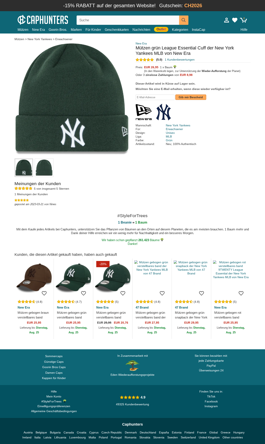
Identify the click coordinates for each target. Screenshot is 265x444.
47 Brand (142, 307)
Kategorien (180, 29)
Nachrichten (141, 29)
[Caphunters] (54, 19)
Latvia (47, 437)
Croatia (81, 432)
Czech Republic (111, 432)
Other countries (233, 437)
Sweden (172, 437)
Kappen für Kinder (54, 378)
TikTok (211, 396)
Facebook (211, 401)
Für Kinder (93, 29)
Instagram (211, 406)
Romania (130, 437)
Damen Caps (54, 372)
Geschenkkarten (117, 29)
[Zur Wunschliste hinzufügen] (44, 293)
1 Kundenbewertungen (180, 59)
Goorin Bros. (58, 29)
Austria (28, 432)
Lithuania (60, 437)
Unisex (170, 132)
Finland (189, 432)
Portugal (116, 437)
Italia (37, 437)
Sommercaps (54, 356)
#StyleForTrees (52, 401)
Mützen (23, 29)
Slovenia (158, 437)
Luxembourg (77, 437)
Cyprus (94, 432)
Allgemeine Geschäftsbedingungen (54, 411)
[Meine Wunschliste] (234, 20)
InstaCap (198, 29)
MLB (169, 136)
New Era (38, 29)
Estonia (177, 432)
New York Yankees (40, 39)
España (164, 432)
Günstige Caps (54, 361)
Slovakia (144, 437)
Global (213, 432)
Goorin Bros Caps (54, 367)
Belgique (41, 432)
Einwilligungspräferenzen (53, 406)
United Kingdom (209, 437)
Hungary (239, 432)
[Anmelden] (226, 20)
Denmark (131, 432)
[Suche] (183, 20)
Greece (225, 432)
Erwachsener (63, 39)
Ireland (26, 437)
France (201, 432)
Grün (169, 140)
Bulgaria (55, 432)
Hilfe (244, 29)
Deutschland (148, 432)
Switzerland (188, 437)
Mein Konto (53, 396)
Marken (76, 29)
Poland (103, 437)
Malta (92, 437)
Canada (69, 432)
